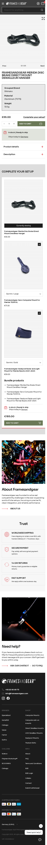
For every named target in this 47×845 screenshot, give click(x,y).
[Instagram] (3, 698)
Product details (11, 146)
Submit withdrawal (31, 788)
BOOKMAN (6, 763)
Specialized (6, 715)
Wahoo (4, 754)
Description (9, 154)
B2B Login (28, 773)
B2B (25, 768)
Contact (27, 783)
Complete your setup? (32, 117)
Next (41, 66)
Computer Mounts (31, 715)
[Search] (40, 10)
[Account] (36, 3)
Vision (4, 730)
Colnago (5, 725)
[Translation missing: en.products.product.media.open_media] (41, 18)
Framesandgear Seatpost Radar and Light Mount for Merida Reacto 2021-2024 (22, 363)
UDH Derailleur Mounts (33, 733)
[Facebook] (8, 698)
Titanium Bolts (29, 743)
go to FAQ (37, 658)
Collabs (27, 778)
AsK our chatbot (19, 658)
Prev (4, 66)
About (26, 754)
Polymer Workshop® (9, 758)
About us (15, 503)
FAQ (26, 758)
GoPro (4, 740)
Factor (4, 735)
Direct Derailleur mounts (33, 728)
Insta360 (5, 720)
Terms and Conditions (32, 763)
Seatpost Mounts (31, 738)
